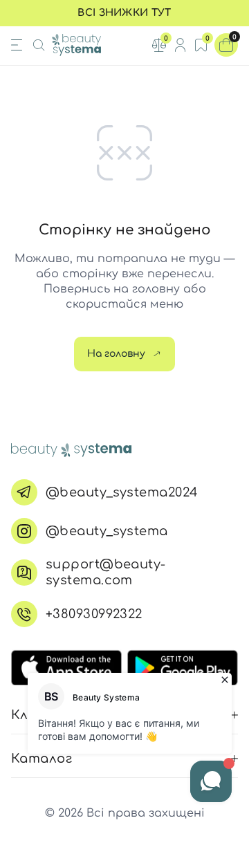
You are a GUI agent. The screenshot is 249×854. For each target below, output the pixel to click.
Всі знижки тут (124, 13)
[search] (38, 45)
